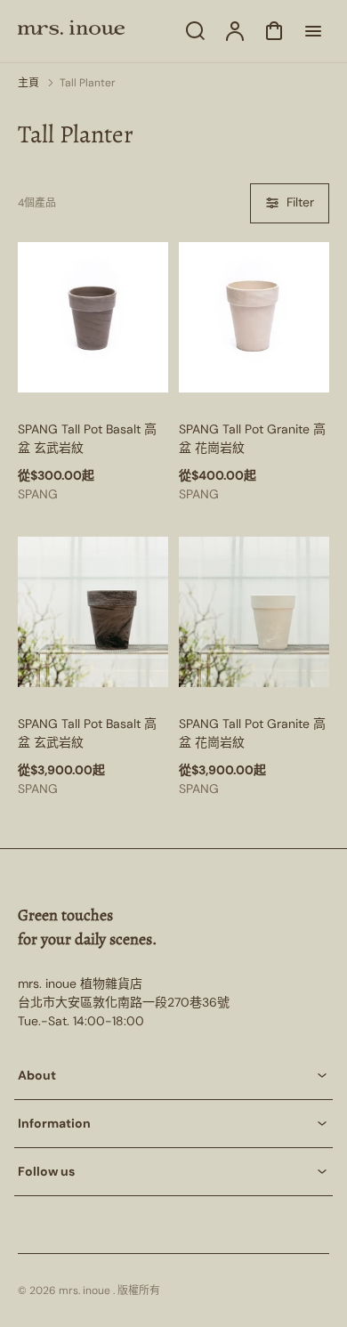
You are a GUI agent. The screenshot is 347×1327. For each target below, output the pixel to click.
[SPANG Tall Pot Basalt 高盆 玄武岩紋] (93, 317)
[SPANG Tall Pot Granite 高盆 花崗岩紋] (254, 317)
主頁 (28, 83)
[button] (173, 1075)
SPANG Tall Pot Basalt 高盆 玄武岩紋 (87, 438)
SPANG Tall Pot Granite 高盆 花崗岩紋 (252, 438)
